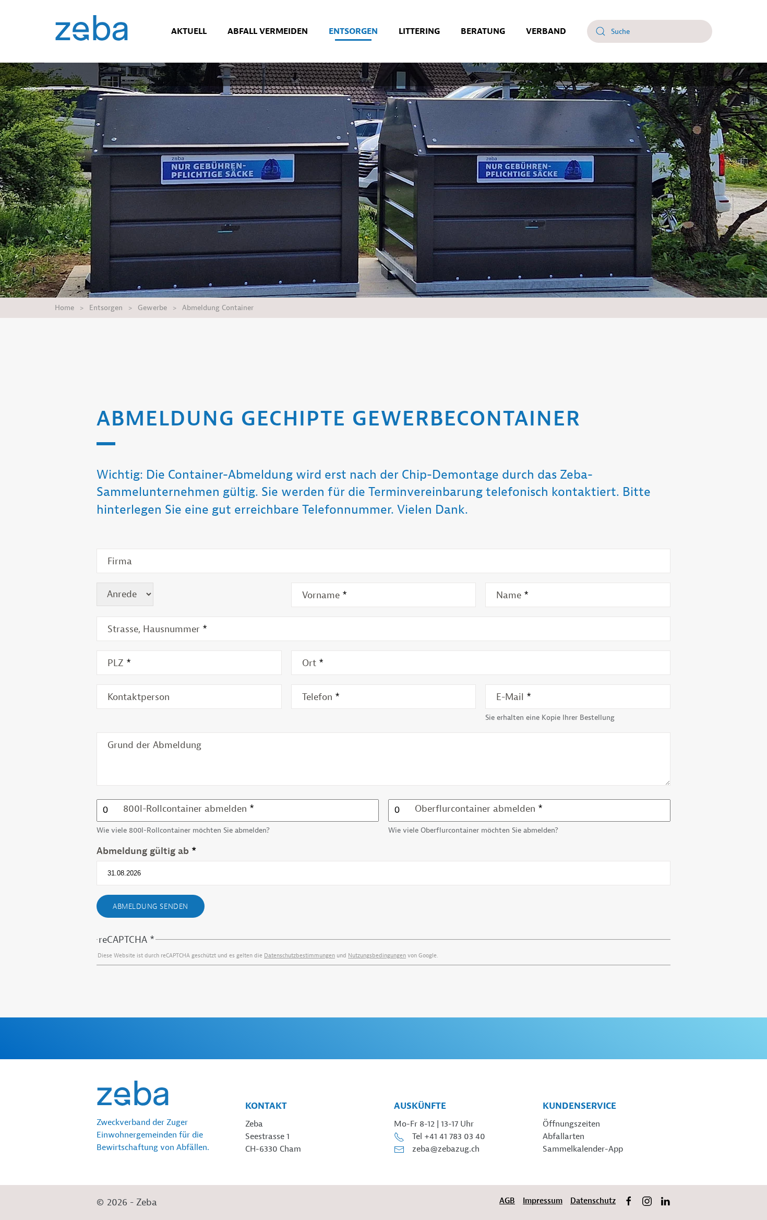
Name (512, 595)
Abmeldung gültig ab (146, 851)
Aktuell (189, 31)
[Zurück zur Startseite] (92, 31)
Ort (312, 663)
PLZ (119, 663)
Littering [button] (419, 31)
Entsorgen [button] (353, 31)
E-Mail (513, 697)
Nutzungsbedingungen (377, 955)
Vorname (324, 595)
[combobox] (649, 31)
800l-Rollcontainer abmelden (188, 809)
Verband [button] (546, 31)
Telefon (321, 697)
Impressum (542, 1201)
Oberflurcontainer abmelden (479, 809)
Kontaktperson (138, 697)
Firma (119, 561)
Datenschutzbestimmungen (299, 955)
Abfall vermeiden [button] (267, 31)
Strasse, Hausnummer (157, 629)
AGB (507, 1201)
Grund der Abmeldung (154, 745)
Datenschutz (593, 1201)
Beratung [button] (483, 31)
